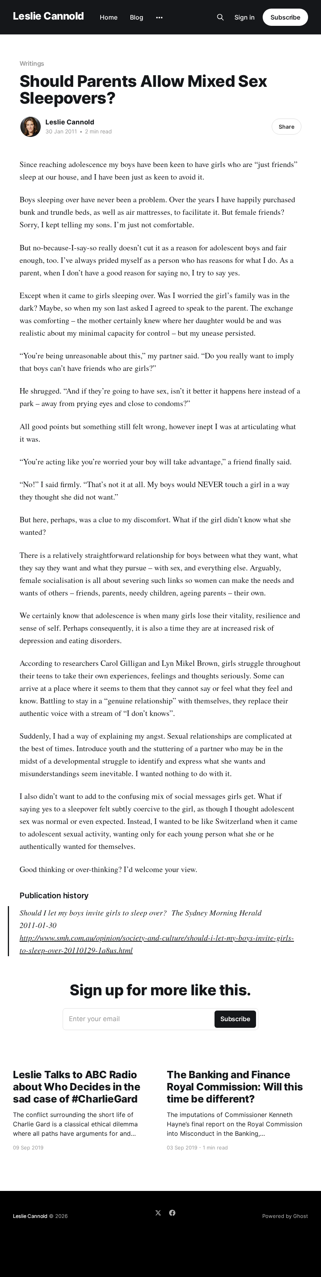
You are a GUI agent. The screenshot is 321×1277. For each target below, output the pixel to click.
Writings (32, 63)
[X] (158, 1213)
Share (286, 126)
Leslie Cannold (48, 16)
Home (108, 17)
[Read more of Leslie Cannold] (30, 127)
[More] (159, 17)
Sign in (244, 17)
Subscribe (285, 17)
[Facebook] (172, 1213)
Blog (136, 17)
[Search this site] (220, 17)
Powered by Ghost (285, 1216)
